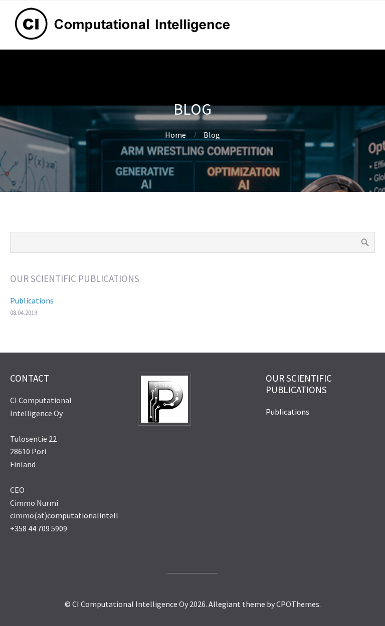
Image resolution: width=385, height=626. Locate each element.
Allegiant (225, 604)
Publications (32, 300)
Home (175, 135)
